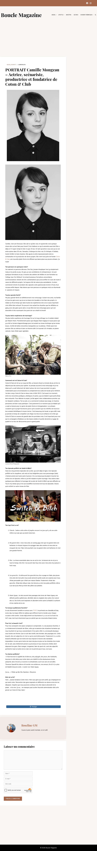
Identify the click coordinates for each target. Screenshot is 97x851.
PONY (35, 610)
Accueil (54, 14)
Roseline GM (29, 725)
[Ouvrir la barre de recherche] (95, 15)
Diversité (13, 64)
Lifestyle (60, 14)
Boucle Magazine (21, 15)
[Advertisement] (48, 36)
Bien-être (68, 14)
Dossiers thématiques (86, 14)
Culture (76, 14)
